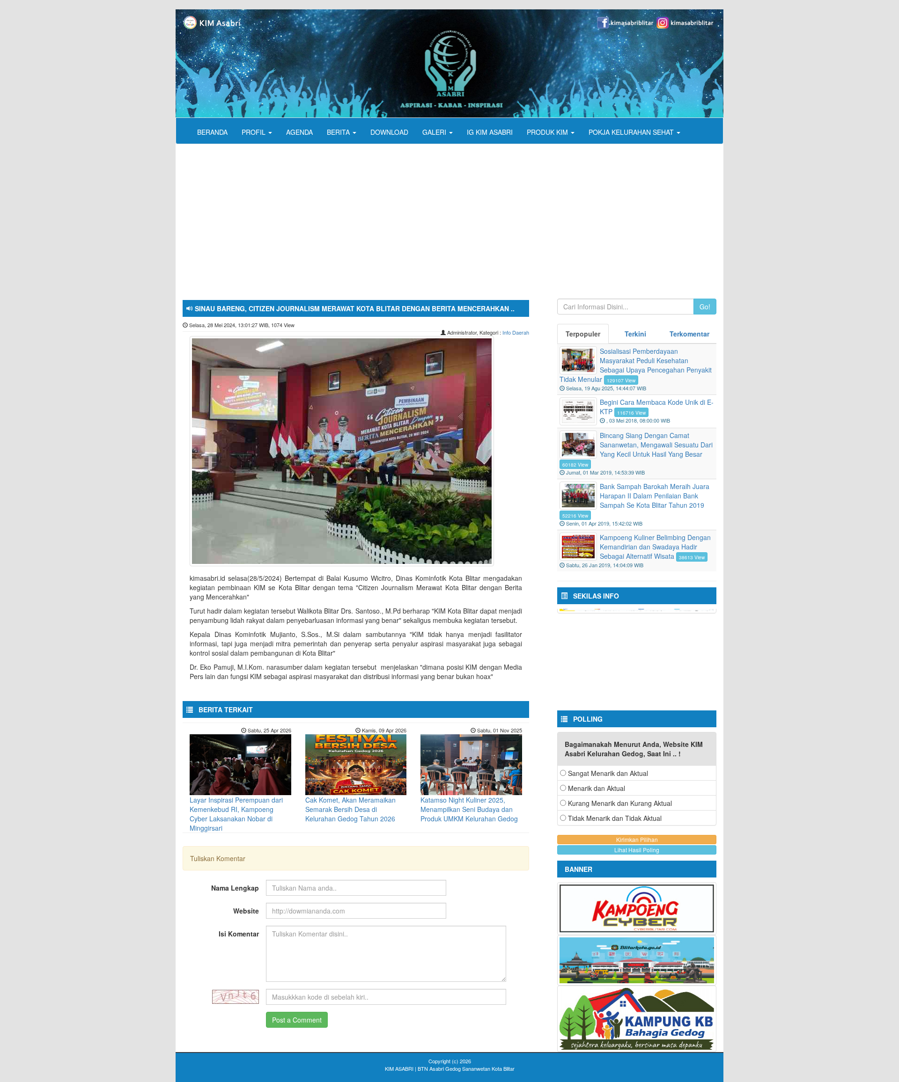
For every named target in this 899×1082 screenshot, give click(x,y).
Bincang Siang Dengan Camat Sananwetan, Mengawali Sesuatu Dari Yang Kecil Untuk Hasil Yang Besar (656, 445)
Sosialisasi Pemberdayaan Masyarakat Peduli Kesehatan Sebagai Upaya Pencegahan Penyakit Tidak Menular (636, 365)
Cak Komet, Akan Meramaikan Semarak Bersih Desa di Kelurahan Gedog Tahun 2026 (350, 809)
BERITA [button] (339, 132)
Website (246, 910)
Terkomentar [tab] (689, 333)
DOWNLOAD (389, 132)
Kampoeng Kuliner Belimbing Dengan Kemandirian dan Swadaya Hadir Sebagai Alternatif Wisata (655, 547)
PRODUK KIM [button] (548, 132)
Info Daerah (515, 332)
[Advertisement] (456, 214)
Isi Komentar (239, 933)
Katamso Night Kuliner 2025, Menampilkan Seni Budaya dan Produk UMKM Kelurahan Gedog (469, 809)
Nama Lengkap (235, 887)
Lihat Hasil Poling (636, 850)
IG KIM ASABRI (490, 132)
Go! (705, 306)
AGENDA (299, 132)
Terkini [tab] (635, 333)
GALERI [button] (435, 132)
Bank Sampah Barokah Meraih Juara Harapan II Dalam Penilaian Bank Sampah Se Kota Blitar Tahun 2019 (654, 496)
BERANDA (212, 132)
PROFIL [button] (254, 132)
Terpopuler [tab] (583, 333)
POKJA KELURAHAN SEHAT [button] (632, 132)
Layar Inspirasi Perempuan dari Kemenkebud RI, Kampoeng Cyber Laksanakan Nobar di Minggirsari (236, 814)
